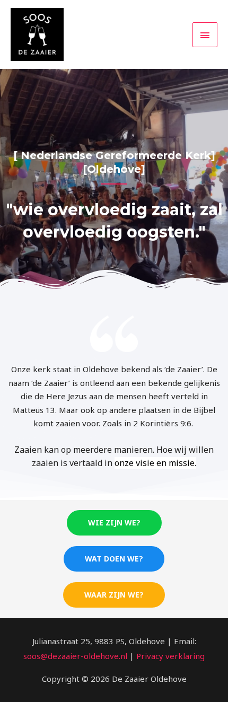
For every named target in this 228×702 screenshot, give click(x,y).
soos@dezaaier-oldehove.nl (75, 656)
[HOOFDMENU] (205, 34)
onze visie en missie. (155, 463)
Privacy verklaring (170, 656)
